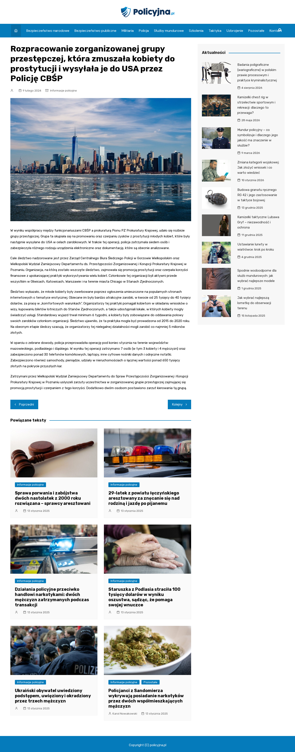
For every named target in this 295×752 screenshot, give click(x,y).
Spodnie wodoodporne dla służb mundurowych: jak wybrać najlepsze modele (256, 276)
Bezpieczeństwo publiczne (95, 30)
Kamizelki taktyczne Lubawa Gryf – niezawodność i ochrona (258, 222)
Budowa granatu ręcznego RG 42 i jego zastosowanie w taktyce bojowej (257, 195)
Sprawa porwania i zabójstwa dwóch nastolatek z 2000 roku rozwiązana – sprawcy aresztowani (52, 498)
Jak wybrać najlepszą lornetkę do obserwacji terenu (254, 303)
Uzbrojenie (235, 30)
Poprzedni (26, 404)
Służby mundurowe (169, 30)
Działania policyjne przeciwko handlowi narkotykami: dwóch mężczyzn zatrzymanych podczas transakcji (52, 597)
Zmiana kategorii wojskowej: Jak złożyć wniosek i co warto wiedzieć (258, 167)
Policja (144, 30)
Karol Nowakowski (125, 713)
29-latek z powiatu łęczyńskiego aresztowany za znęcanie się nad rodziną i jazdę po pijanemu (144, 498)
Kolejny (177, 404)
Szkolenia (196, 30)
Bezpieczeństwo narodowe (47, 30)
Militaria (128, 30)
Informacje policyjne (63, 90)
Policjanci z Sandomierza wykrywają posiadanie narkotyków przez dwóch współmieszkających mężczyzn (146, 698)
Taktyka (215, 30)
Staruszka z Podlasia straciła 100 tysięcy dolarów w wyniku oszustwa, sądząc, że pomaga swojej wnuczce (144, 597)
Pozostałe (256, 30)
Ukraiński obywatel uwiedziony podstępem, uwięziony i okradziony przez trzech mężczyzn (53, 696)
